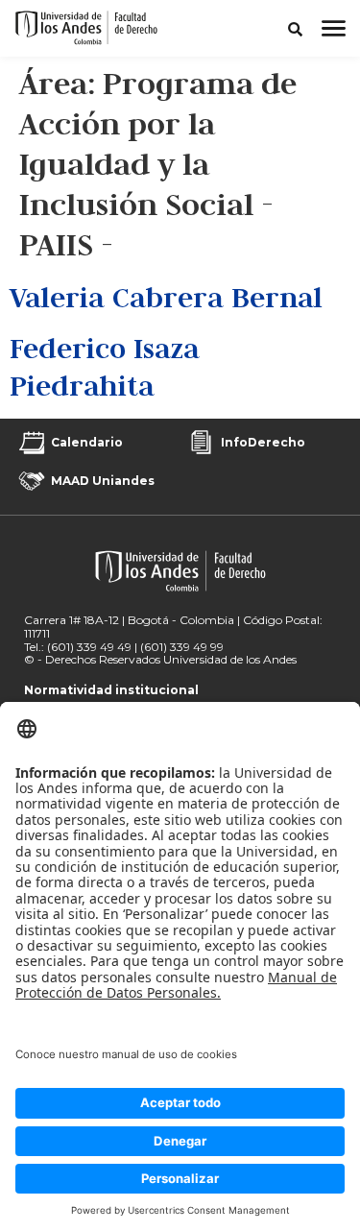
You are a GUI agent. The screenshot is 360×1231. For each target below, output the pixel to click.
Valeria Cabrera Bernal (166, 297)
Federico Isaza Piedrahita (105, 366)
